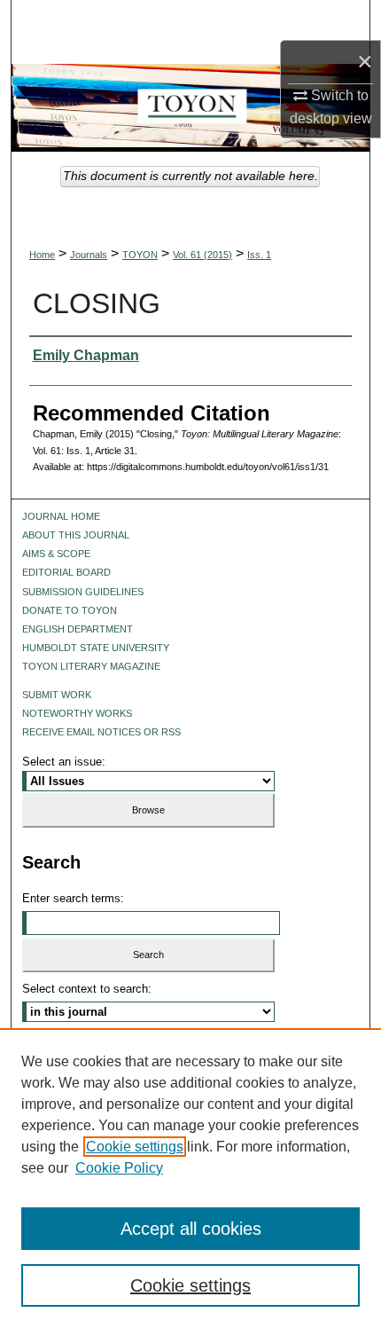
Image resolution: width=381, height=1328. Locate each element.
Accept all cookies (191, 1228)
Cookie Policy (119, 1167)
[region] (190, 1178)
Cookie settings (134, 1146)
